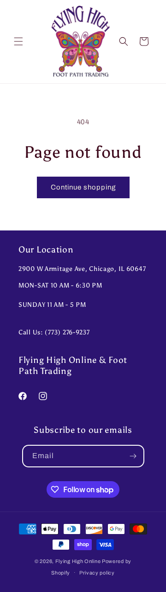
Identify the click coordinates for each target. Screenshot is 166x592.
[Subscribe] (133, 456)
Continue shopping (83, 187)
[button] (18, 41)
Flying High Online (78, 561)
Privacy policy (97, 572)
